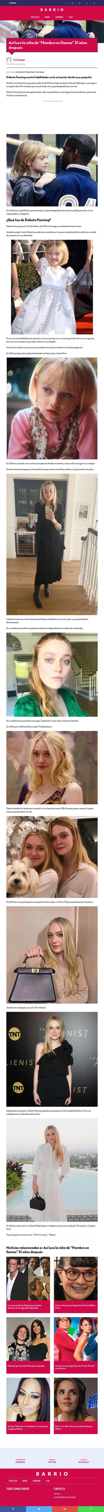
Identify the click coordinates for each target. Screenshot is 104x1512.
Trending (12, 72)
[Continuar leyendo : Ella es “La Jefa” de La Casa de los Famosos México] (76, 1400)
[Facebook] (66, 3)
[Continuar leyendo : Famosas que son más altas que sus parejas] (28, 1339)
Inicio (7, 72)
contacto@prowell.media (65, 1497)
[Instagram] (87, 3)
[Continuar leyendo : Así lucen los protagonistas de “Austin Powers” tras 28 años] (76, 1339)
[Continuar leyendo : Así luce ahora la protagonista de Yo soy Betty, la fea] (76, 1279)
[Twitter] (73, 3)
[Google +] (80, 3)
